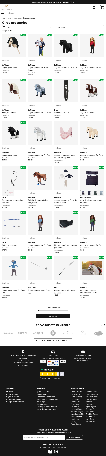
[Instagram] (56, 452)
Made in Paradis (77, 416)
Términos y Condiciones (46, 396)
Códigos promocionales (15, 401)
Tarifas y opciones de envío (47, 406)
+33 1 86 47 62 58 (23, 365)
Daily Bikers (75, 394)
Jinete (9, 18)
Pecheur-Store (91, 392)
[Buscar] (7, 12)
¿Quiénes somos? (44, 392)
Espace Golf (75, 401)
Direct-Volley (75, 399)
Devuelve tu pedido (82, 360)
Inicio (3, 18)
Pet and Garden (92, 394)
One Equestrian (86, 197)
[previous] (101, 325)
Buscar (11, 13)
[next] (104, 325)
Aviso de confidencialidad (46, 409)
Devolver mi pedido (13, 399)
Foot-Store (75, 404)
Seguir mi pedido (12, 396)
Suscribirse (74, 437)
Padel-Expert (76, 424)
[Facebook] (50, 452)
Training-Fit (90, 409)
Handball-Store (76, 409)
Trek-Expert (90, 411)
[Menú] (2, 12)
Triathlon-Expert (92, 414)
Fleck (56, 287)
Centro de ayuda (12, 394)
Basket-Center (76, 392)
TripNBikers (90, 416)
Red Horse (32, 287)
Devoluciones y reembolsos (47, 399)
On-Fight (74, 421)
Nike (56, 110)
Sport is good (91, 406)
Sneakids (89, 404)
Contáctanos (23, 358)
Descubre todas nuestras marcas (53, 340)
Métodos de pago (43, 404)
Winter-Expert (91, 421)
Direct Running (76, 396)
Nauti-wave (75, 419)
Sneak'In (89, 401)
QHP (4, 197)
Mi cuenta (9, 392)
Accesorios (17, 18)
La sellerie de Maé (77, 414)
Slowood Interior (92, 396)
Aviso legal (41, 401)
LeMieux (5, 65)
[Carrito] (102, 7)
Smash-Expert (91, 399)
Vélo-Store (90, 419)
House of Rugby (77, 411)
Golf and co (75, 406)
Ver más (53, 316)
